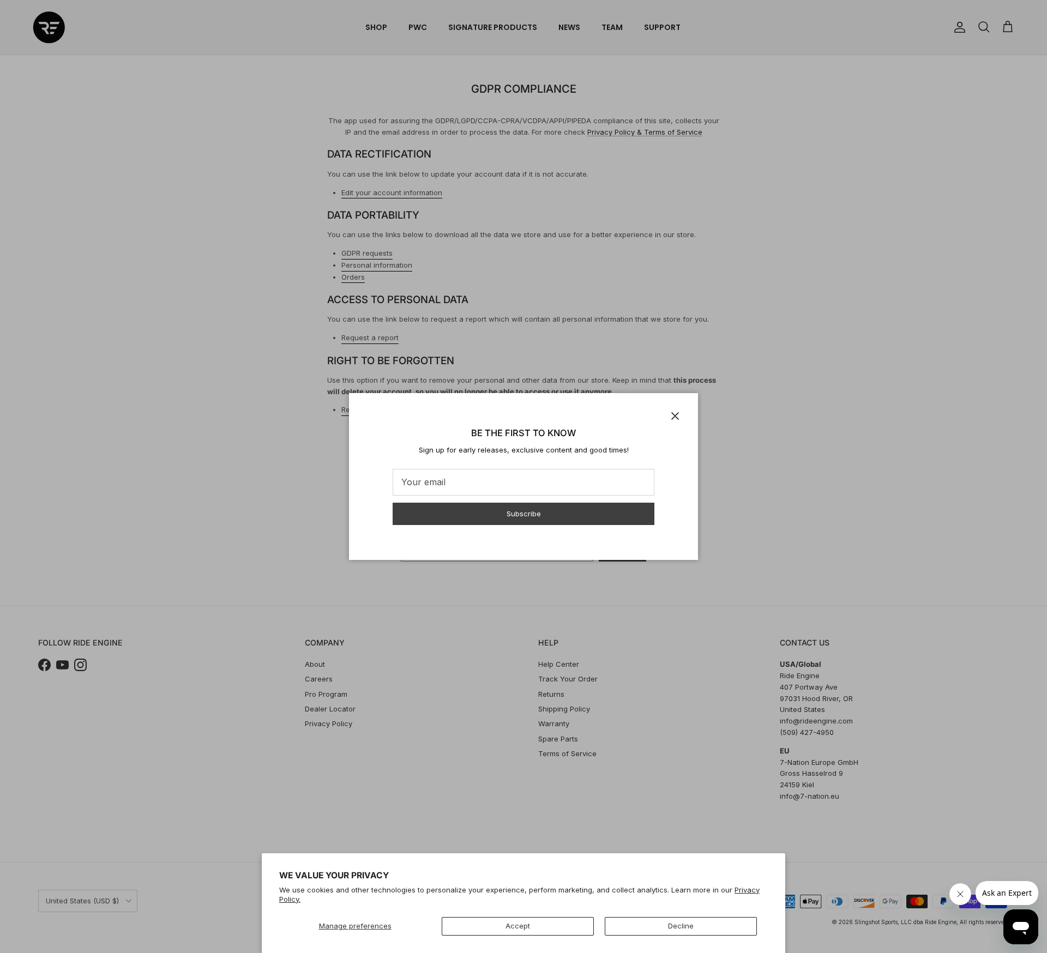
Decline (681, 925)
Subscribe (524, 513)
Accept (518, 925)
